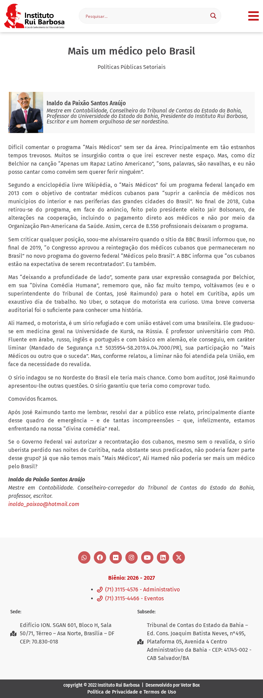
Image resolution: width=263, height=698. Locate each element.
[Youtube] (147, 557)
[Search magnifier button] (213, 16)
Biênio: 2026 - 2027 (131, 578)
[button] (254, 16)
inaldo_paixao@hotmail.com (43, 504)
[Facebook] (100, 557)
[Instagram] (131, 557)
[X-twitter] (179, 557)
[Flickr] (116, 557)
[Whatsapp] (84, 557)
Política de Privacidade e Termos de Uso (131, 692)
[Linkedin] (163, 557)
